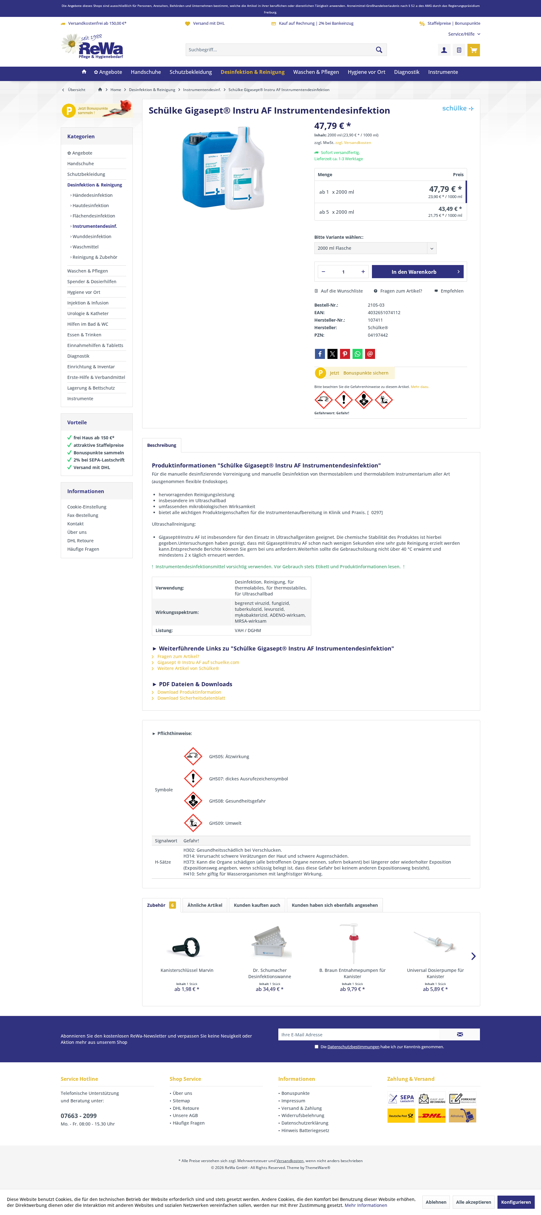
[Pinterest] (345, 354)
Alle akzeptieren (473, 1202)
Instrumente (80, 398)
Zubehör (160, 905)
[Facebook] (320, 354)
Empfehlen (452, 291)
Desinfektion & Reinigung (94, 185)
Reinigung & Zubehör (94, 257)
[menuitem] (462, 34)
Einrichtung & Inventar (91, 367)
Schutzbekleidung (86, 174)
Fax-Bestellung (82, 515)
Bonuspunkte (295, 1093)
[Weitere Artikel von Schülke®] (458, 108)
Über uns (77, 532)
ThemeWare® (317, 1167)
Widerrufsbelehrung (302, 1115)
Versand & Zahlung (301, 1108)
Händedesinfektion (92, 195)
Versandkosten (290, 1160)
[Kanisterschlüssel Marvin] (187, 942)
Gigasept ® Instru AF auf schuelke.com (197, 662)
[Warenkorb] (473, 49)
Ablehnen (436, 1202)
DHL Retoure (80, 541)
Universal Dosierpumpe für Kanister (435, 973)
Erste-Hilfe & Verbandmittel (96, 377)
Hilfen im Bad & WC (87, 324)
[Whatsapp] (358, 354)
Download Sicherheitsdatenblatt (190, 698)
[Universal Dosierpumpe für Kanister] (435, 942)
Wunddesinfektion (91, 236)
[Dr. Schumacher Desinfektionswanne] (270, 942)
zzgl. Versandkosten (353, 142)
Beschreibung (161, 445)
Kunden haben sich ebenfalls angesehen (335, 905)
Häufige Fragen (83, 549)
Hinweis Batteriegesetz (305, 1130)
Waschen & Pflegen (87, 271)
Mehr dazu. (420, 386)
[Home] (84, 72)
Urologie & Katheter (88, 313)
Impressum (293, 1101)
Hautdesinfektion (90, 205)
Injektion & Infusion (88, 303)
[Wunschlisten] (459, 49)
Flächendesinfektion (93, 216)
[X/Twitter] (332, 354)
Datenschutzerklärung (304, 1123)
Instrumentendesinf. (94, 226)
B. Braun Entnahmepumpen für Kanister (352, 973)
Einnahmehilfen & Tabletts (95, 345)
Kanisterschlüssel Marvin (187, 970)
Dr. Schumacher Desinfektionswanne (269, 973)
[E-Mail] (370, 354)
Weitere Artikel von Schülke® (187, 668)
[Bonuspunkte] (97, 110)
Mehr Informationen (366, 1205)
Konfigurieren (516, 1202)
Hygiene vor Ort (83, 292)
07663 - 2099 (79, 1116)
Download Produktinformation (188, 692)
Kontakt (75, 524)
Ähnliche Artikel (205, 905)
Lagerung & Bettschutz (91, 388)
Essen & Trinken (84, 335)
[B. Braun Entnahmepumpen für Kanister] (352, 942)
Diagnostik (78, 356)
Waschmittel (85, 247)
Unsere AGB (185, 1115)
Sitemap (181, 1101)
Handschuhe (80, 163)
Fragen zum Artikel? (400, 291)
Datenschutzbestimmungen (353, 1046)
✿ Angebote (79, 153)
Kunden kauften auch (257, 905)
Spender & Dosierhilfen (91, 281)
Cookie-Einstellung (86, 507)
